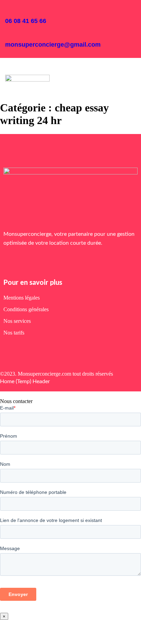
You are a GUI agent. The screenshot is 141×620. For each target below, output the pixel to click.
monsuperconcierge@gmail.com (53, 44)
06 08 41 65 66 (25, 20)
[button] (10, 68)
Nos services (17, 321)
